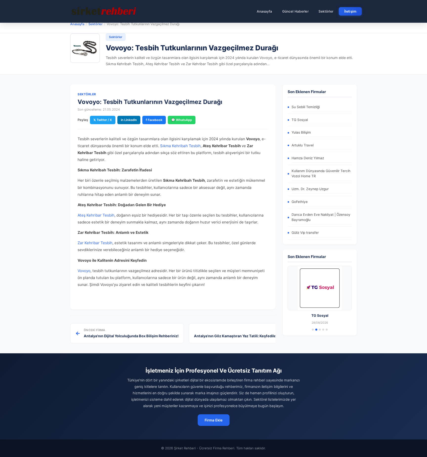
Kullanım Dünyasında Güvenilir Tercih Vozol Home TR (321, 173)
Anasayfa (264, 11)
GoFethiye (300, 202)
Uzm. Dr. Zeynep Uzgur (310, 189)
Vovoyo (84, 270)
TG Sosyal (300, 120)
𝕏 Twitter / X (102, 120)
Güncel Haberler (295, 11)
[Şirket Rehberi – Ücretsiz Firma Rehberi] (104, 11)
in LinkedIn (129, 120)
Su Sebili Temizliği (306, 107)
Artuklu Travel (303, 145)
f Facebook (154, 120)
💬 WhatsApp (181, 120)
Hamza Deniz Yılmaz (308, 158)
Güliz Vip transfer (305, 233)
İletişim (350, 11)
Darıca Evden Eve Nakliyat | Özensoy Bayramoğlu (321, 217)
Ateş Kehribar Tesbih (96, 215)
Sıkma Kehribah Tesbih (180, 145)
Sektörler (326, 11)
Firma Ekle (214, 420)
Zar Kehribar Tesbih (95, 242)
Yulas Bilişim (301, 132)
